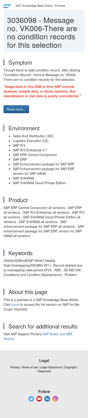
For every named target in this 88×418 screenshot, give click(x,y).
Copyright (70, 367)
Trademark (44, 371)
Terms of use (30, 367)
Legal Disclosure (51, 367)
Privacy (15, 367)
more (15, 304)
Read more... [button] (16, 109)
